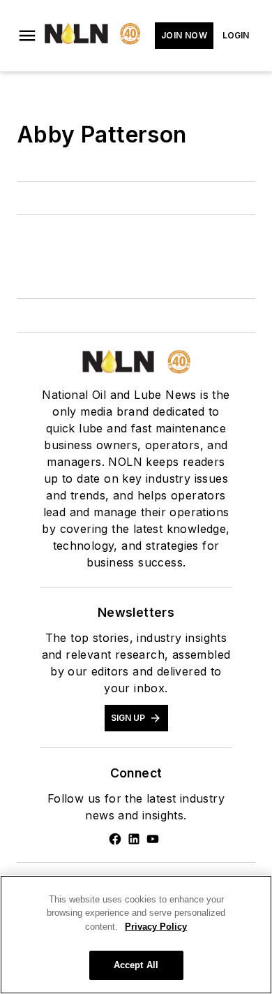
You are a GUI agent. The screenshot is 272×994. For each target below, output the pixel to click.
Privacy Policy (156, 926)
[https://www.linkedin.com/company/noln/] (134, 839)
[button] (27, 35)
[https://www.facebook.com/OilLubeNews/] (115, 839)
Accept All (136, 965)
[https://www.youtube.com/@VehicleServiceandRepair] (153, 839)
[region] (136, 934)
